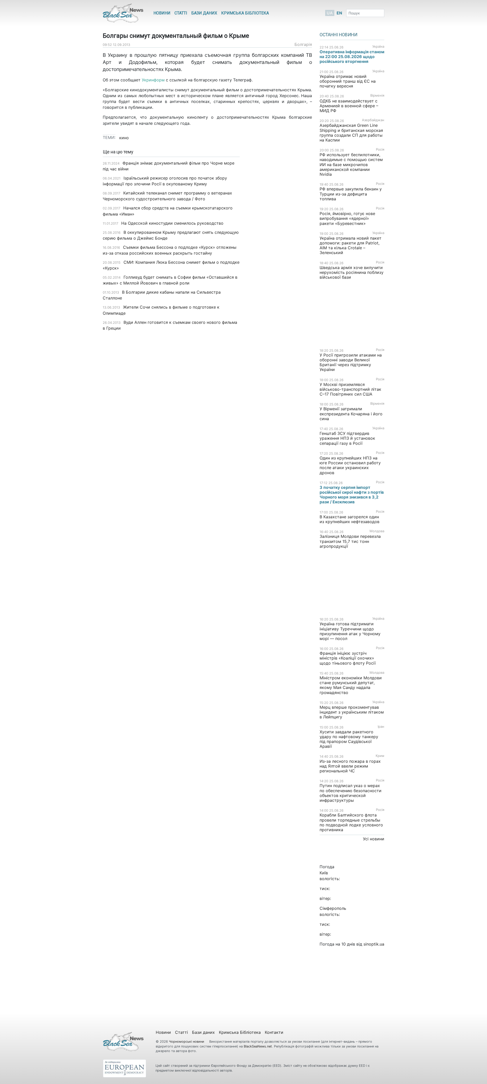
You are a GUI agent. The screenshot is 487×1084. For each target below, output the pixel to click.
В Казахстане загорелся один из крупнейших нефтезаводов (349, 519)
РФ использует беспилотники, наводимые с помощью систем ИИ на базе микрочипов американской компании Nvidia (351, 164)
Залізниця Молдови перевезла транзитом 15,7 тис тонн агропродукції (350, 541)
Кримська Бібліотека (245, 13)
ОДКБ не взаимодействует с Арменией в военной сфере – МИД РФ (349, 105)
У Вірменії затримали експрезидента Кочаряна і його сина (351, 413)
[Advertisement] (279, 229)
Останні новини (338, 34)
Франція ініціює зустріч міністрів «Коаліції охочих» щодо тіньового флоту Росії (348, 658)
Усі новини (373, 838)
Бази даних (204, 13)
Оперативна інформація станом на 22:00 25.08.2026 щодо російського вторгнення (352, 56)
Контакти (274, 1032)
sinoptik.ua (373, 944)
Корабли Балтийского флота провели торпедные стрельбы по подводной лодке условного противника (351, 822)
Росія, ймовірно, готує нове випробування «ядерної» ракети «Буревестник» (347, 218)
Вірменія (377, 95)
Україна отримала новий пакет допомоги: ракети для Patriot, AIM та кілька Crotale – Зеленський (350, 245)
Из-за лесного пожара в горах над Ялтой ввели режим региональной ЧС (350, 766)
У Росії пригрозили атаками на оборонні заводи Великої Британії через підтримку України (351, 362)
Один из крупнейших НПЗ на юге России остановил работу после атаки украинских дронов (350, 465)
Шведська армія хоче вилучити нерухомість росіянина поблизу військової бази (352, 272)
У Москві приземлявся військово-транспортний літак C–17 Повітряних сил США (350, 389)
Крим (380, 756)
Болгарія (303, 44)
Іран (381, 726)
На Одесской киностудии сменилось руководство (172, 223)
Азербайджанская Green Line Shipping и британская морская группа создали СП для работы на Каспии (351, 133)
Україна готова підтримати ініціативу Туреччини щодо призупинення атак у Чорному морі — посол (350, 631)
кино (124, 137)
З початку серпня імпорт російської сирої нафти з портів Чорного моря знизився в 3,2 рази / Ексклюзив (352, 495)
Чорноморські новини (187, 1041)
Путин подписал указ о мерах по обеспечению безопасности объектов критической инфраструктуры (350, 793)
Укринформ (153, 79)
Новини (161, 13)
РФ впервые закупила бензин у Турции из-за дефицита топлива (351, 193)
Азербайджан (373, 120)
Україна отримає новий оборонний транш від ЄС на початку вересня (348, 81)
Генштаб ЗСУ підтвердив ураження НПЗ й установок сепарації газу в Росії (347, 438)
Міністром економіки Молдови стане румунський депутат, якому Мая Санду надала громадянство (351, 685)
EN (339, 12)
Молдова (377, 531)
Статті (181, 13)
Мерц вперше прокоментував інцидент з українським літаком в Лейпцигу (352, 712)
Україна (378, 46)
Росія (380, 149)
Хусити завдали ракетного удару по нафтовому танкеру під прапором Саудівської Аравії (349, 739)
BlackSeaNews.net (258, 1046)
